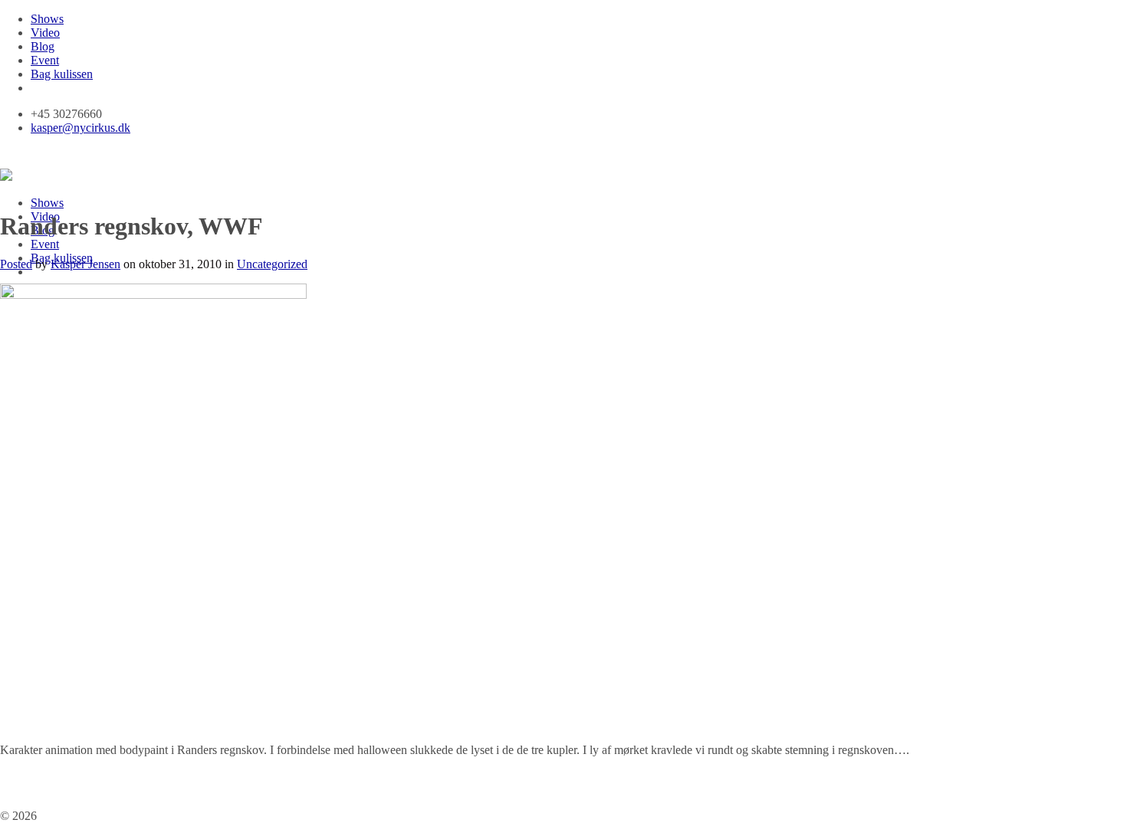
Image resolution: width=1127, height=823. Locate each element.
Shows (47, 18)
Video (45, 32)
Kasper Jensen (85, 264)
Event (45, 60)
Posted (16, 264)
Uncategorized (272, 264)
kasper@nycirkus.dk (80, 127)
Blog (42, 46)
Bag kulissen (62, 73)
